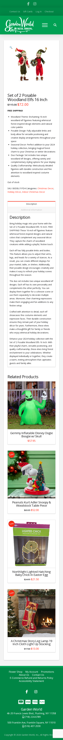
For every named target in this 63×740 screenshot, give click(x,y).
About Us (24, 674)
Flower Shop (15, 671)
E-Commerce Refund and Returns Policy (31, 678)
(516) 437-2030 (32, 726)
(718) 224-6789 (32, 716)
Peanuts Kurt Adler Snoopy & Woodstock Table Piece (31, 503)
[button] (45, 25)
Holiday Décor (14, 191)
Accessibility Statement (31, 681)
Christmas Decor (45, 188)
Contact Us (38, 674)
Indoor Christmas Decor (33, 191)
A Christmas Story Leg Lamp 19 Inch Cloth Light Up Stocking (31, 642)
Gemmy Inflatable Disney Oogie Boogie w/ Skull (31, 434)
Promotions (47, 671)
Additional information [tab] (31, 209)
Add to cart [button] (32, 424)
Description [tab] (31, 203)
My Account (31, 671)
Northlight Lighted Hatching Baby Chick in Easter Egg (31, 573)
